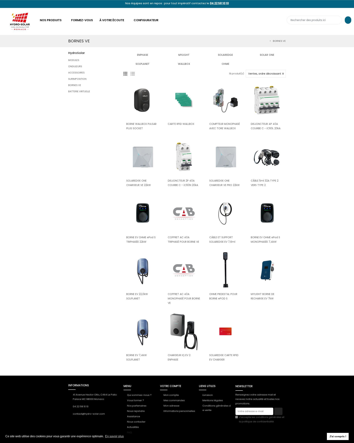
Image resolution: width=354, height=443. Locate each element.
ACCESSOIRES (76, 72)
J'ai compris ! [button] (337, 436)
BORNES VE (74, 85)
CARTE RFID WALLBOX (181, 124)
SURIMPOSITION (77, 79)
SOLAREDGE (225, 55)
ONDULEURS (75, 66)
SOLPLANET (143, 64)
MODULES (73, 60)
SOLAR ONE (267, 55)
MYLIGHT (184, 55)
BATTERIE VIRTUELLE (79, 91)
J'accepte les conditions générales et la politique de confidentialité (261, 419)
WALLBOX (184, 64)
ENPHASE (142, 55)
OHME (225, 64)
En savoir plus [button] (114, 436)
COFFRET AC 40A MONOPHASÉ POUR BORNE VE (184, 298)
